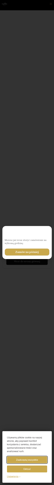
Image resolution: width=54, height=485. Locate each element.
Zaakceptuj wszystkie (27, 459)
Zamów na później (27, 252)
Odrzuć (27, 469)
